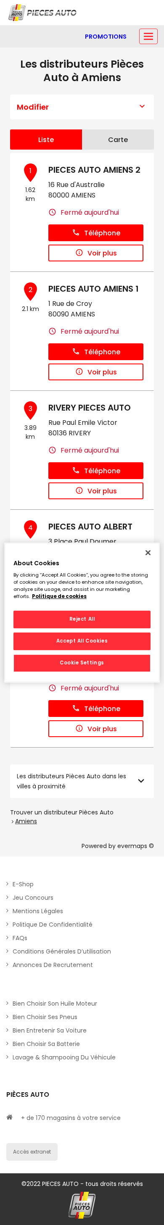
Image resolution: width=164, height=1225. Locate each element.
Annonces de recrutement (53, 965)
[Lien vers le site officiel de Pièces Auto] (43, 12)
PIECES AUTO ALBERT (90, 526)
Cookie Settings (82, 662)
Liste (46, 140)
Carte (118, 140)
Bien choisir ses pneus (45, 1017)
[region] (82, 613)
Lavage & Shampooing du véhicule (64, 1057)
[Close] (148, 552)
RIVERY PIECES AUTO (89, 408)
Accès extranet (32, 1151)
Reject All (82, 619)
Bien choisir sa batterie (46, 1044)
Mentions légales (38, 911)
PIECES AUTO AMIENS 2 (94, 170)
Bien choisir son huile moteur (55, 1003)
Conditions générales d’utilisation (62, 951)
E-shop (23, 884)
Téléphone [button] (102, 233)
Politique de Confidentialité (53, 924)
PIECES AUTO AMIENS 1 (93, 289)
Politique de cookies (59, 596)
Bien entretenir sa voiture (50, 1030)
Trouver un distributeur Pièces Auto (62, 812)
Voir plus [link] (102, 253)
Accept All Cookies (82, 641)
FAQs (20, 938)
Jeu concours (33, 897)
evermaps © (135, 846)
